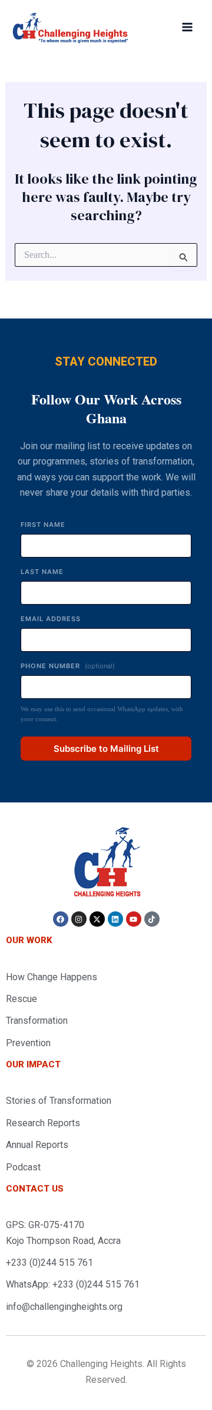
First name (43, 524)
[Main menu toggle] (187, 27)
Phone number (68, 666)
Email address (51, 619)
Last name (42, 572)
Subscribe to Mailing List (106, 748)
